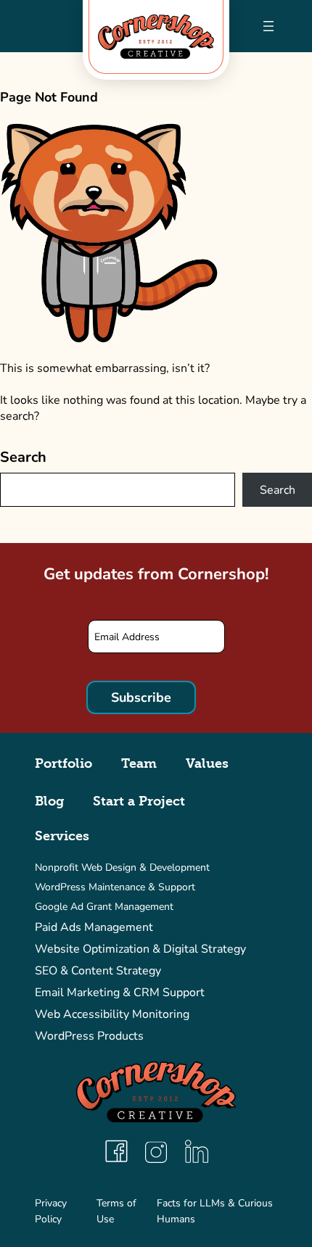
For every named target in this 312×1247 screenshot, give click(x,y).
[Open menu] (268, 26)
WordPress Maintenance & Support (115, 887)
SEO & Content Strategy (98, 971)
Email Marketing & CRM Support (120, 992)
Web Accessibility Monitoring (112, 1014)
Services (62, 836)
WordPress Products (89, 1036)
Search (23, 457)
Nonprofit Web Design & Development (122, 867)
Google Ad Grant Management (104, 907)
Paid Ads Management (94, 927)
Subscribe (141, 697)
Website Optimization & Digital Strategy (140, 949)
